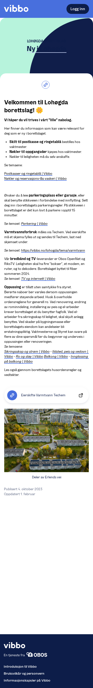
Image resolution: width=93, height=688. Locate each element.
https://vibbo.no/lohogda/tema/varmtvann (53, 250)
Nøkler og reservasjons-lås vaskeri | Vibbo (35, 178)
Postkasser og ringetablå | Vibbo (28, 174)
